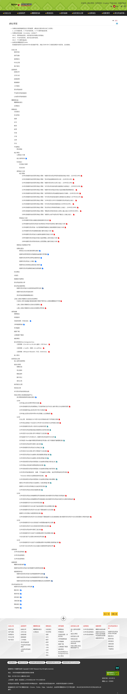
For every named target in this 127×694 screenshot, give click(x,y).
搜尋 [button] (125, 6)
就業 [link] (15, 118)
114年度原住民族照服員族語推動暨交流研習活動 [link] (34, 430)
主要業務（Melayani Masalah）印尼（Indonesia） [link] (32, 351)
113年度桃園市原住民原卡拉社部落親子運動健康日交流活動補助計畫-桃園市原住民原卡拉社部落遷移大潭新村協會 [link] (54, 516)
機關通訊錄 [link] (36, 13)
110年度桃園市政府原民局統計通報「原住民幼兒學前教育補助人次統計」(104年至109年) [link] (49, 207)
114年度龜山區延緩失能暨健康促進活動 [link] (31, 465)
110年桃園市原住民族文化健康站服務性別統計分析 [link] (37, 234)
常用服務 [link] (17, 328)
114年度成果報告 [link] (19, 551)
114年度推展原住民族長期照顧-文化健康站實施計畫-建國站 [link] (37, 479)
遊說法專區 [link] (17, 364)
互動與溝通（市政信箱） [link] (21, 321)
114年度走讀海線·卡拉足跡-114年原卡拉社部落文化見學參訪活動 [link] (39, 423)
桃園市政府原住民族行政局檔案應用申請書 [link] (30, 574)
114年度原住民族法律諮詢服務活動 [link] (30, 490)
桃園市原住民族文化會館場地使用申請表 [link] (29, 288)
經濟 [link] (15, 129)
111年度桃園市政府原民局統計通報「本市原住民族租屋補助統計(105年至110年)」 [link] (47, 204)
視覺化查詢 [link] (20, 248)
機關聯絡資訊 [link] (18, 102)
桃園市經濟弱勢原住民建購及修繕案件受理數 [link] (33, 254)
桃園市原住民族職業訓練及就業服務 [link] (30, 268)
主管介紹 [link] (17, 75)
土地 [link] (15, 136)
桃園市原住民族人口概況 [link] (26, 261)
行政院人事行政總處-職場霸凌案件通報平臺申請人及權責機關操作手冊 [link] (38, 301)
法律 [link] (15, 140)
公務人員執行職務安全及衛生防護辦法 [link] (28, 304)
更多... (48, 655)
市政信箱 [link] (113, 3)
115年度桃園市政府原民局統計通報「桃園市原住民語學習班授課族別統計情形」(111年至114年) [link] (51, 175)
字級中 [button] (114, 6)
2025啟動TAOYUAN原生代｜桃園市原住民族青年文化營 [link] (36, 437)
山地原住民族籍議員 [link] (20, 96)
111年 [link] (18, 540)
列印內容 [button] (117, 23)
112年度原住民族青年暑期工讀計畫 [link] (30, 529)
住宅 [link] (15, 122)
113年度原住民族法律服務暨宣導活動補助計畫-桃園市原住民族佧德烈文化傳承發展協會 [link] (46, 499)
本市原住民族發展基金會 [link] (21, 391)
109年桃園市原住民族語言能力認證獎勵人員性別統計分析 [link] (39, 238)
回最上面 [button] (114, 614)
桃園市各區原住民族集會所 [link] (25, 291)
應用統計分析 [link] (21, 171)
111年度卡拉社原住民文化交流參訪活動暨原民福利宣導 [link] (36, 546)
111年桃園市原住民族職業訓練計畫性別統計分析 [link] (37, 231)
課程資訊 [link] (17, 597)
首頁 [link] (116, 20)
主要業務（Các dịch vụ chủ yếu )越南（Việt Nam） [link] (32, 344)
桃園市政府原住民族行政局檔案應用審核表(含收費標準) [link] (34, 581)
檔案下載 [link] (17, 331)
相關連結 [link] (17, 314)
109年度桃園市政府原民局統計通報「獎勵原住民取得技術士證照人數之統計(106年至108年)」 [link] (50, 211)
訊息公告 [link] (7, 13)
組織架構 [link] (17, 79)
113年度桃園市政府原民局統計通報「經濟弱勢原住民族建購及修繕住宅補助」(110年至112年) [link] (50, 193)
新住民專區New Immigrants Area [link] (24, 342)
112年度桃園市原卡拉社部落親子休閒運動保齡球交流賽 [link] (36, 522)
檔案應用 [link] (106, 13)
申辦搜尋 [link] (17, 317)
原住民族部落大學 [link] (121, 13)
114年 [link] (18, 417)
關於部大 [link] (17, 590)
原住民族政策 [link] (18, 89)
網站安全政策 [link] (23, 662)
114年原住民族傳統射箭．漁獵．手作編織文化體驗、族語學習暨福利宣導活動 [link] (43, 472)
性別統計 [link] (19, 162)
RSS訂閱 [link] (17, 62)
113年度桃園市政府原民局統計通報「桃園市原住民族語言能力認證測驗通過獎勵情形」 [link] (48, 190)
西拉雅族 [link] (19, 149)
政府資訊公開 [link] (78, 13)
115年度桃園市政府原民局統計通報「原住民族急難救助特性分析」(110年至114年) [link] (47, 179)
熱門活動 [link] (17, 55)
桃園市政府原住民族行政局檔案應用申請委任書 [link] (31, 577)
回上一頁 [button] (106, 614)
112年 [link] (18, 520)
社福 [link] (15, 133)
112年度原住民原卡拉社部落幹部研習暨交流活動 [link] (34, 526)
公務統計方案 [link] (21, 155)
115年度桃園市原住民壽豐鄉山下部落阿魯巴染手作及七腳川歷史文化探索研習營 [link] (43, 406)
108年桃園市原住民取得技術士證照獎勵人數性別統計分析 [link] (39, 241)
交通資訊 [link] (17, 106)
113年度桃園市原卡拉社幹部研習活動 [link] (30, 502)
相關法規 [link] (19, 366)
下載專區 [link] (17, 607)
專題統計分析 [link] (23, 218)
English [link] (106, 3)
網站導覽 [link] (90, 3)
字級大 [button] (117, 6)
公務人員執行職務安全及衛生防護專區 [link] (26, 299)
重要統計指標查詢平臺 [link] (23, 245)
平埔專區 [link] (17, 147)
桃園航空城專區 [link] (19, 279)
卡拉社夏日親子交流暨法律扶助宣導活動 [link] (31, 536)
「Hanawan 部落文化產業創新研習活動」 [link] (32, 475)
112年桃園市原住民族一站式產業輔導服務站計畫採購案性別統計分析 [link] (43, 227)
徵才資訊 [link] (17, 66)
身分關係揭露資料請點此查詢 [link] (26, 397)
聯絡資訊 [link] (17, 604)
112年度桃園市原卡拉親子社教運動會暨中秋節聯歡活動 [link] (36, 533)
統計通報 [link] (22, 173)
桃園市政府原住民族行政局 (21, 4)
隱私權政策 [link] (12, 662)
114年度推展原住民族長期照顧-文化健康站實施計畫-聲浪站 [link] (37, 468)
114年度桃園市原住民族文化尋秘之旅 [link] (30, 447)
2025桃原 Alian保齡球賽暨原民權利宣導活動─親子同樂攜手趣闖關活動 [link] (41, 440)
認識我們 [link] (21, 13)
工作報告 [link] (17, 86)
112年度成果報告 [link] (19, 558)
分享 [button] (121, 6)
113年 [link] (18, 493)
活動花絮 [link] (17, 600)
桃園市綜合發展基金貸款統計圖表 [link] (29, 265)
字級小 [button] (111, 6)
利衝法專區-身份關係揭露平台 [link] (23, 395)
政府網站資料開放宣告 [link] (37, 662)
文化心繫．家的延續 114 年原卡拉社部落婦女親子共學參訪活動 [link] (38, 419)
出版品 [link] (16, 275)
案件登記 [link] (19, 377)
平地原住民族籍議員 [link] (20, 93)
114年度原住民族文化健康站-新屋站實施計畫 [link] (33, 458)
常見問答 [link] (98, 3)
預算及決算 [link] (17, 388)
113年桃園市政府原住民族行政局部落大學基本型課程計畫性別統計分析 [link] (43, 224)
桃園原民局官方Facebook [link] (71, 662)
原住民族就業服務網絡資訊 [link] (25, 295)
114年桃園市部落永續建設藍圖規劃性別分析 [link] (35, 220)
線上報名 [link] (17, 355)
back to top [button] (117, 693)
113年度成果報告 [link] (19, 555)
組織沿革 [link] (17, 72)
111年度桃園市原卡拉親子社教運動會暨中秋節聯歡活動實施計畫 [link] (39, 542)
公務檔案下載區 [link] (19, 335)
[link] (117, 668)
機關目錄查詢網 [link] (19, 564)
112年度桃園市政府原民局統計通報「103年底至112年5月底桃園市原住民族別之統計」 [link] (48, 200)
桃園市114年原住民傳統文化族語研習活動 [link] (32, 486)
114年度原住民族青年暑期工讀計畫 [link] (30, 444)
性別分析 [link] (22, 167)
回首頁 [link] (83, 3)
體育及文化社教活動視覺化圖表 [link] (29, 250)
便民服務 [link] (64, 13)
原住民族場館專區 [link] (19, 286)
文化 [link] (15, 143)
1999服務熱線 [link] (18, 324)
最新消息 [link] (17, 52)
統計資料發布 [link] (21, 158)
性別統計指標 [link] (23, 164)
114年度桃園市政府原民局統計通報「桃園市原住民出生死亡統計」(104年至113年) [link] (47, 182)
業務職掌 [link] (17, 82)
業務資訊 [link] (50, 13)
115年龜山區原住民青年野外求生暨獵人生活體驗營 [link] (34, 413)
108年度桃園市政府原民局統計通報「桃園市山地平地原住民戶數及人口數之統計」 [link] (47, 214)
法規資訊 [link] (17, 111)
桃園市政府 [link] (122, 3)
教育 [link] (15, 125)
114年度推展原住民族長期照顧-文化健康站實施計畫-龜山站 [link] (37, 461)
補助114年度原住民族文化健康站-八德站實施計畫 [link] (34, 483)
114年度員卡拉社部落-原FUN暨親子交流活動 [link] (33, 451)
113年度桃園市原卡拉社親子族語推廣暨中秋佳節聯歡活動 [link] (37, 506)
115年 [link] (18, 400)
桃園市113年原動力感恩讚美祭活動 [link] (30, 513)
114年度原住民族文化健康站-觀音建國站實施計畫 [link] (34, 454)
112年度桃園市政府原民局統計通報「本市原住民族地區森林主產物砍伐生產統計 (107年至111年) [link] (51, 197)
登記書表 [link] (19, 370)
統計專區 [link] (17, 152)
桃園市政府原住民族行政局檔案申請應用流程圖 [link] (28, 568)
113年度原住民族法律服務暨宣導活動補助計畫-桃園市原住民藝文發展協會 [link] (42, 495)
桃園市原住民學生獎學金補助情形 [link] (29, 257)
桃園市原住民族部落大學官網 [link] (23, 586)
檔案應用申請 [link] (18, 571)
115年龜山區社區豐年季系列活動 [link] (29, 403)
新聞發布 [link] (17, 59)
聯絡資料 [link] (19, 374)
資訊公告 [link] (19, 381)
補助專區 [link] (17, 338)
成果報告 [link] (92, 13)
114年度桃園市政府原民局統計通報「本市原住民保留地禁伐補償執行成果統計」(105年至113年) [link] (51, 186)
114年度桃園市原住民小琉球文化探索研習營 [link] (32, 426)
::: (0, 0)
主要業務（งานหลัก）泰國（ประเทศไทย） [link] (29, 348)
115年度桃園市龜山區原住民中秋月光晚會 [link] (32, 410)
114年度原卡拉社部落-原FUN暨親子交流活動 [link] (33, 433)
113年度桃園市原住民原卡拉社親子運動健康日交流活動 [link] (36, 509)
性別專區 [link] (17, 272)
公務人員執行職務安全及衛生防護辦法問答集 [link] (30, 308)
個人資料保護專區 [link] (19, 361)
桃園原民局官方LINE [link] (53, 662)
